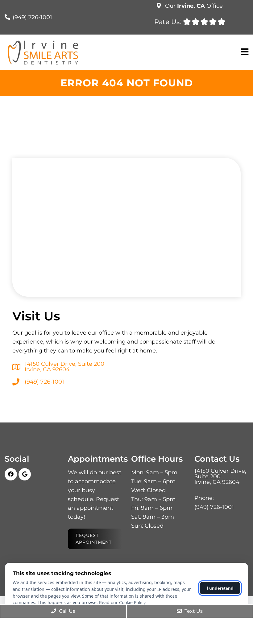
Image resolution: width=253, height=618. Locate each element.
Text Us (193, 611)
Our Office (193, 5)
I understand (220, 588)
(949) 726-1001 (32, 17)
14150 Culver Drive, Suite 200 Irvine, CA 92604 (64, 366)
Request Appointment (94, 539)
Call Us (66, 611)
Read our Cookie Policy (122, 602)
